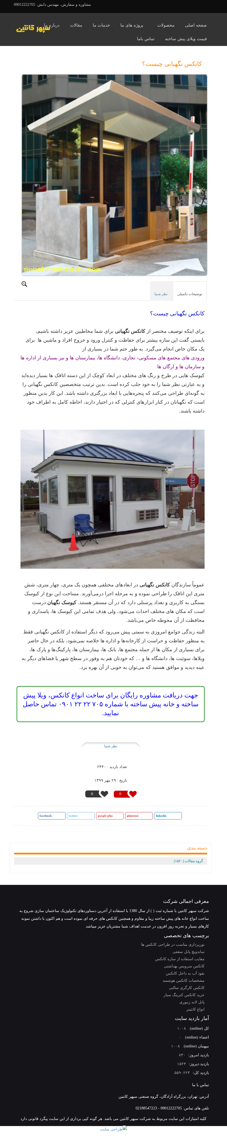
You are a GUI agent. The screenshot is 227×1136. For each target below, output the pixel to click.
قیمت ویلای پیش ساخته (186, 39)
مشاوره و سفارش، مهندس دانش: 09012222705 (52, 4)
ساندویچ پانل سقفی (188, 952)
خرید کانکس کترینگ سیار (184, 995)
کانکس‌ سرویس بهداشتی (184, 966)
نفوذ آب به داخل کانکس (185, 973)
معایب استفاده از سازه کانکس (180, 959)
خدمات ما (101, 25)
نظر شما (110, 746)
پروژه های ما (131, 25)
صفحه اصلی (196, 25)
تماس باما (145, 39)
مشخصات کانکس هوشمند (183, 980)
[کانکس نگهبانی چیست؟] (114, 175)
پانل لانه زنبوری (192, 1002)
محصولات (165, 25)
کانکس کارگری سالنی (187, 988)
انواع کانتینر (195, 1009)
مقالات (76, 25)
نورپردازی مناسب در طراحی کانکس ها (173, 944)
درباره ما (52, 25)
